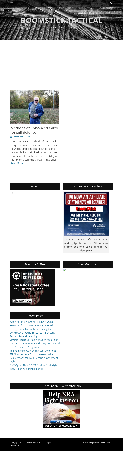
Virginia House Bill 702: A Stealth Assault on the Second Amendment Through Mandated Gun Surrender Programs (35, 343)
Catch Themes (106, 442)
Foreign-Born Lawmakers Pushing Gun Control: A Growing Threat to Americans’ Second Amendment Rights (32, 332)
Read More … (17, 163)
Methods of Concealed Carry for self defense (34, 130)
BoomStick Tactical (61, 20)
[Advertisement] (61, 63)
